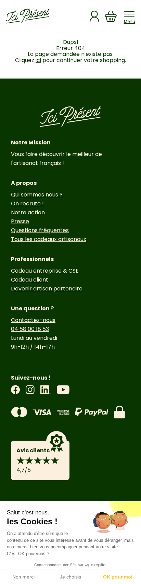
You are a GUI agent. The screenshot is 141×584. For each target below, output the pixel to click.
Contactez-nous (33, 320)
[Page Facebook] (15, 389)
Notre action (28, 212)
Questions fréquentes (40, 230)
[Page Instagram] (30, 389)
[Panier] (111, 16)
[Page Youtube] (62, 389)
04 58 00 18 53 (30, 329)
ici (38, 60)
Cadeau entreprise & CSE (45, 271)
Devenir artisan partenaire (46, 289)
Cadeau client (29, 280)
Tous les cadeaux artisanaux (48, 239)
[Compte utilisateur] (94, 16)
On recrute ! (27, 203)
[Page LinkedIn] (45, 389)
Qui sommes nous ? (37, 195)
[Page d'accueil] (27, 16)
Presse (20, 221)
